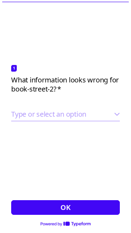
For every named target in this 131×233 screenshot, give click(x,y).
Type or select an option (48, 114)
